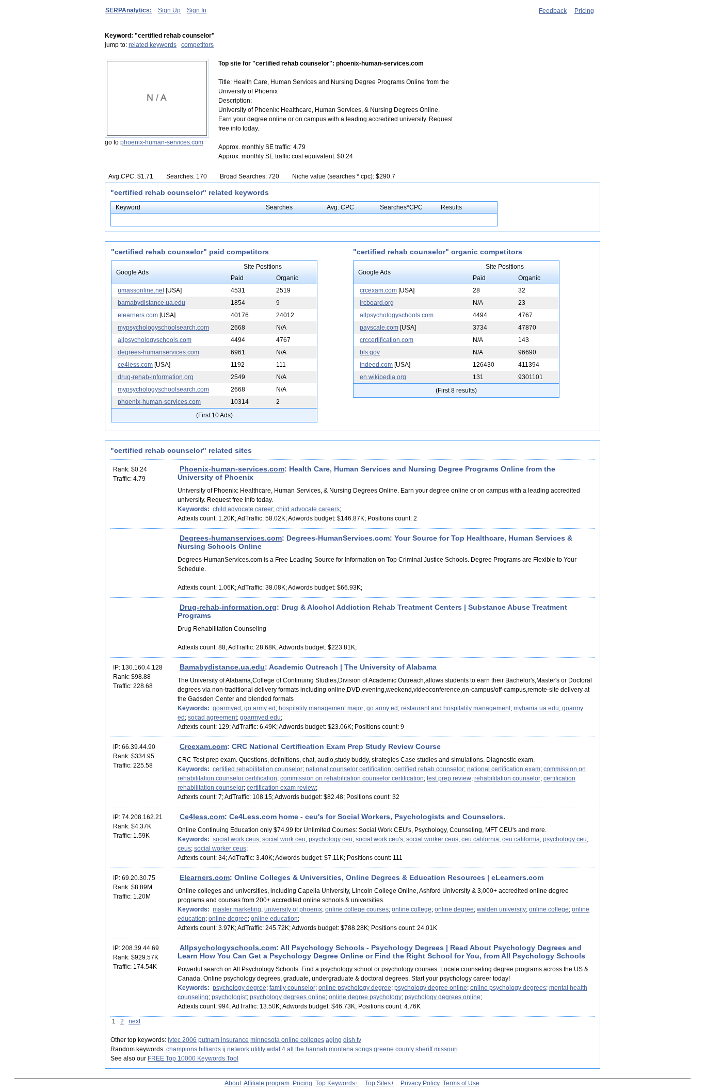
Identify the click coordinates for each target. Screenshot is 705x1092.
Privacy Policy (420, 1083)
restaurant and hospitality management (455, 708)
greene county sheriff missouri (416, 1049)
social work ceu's (379, 839)
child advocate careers (308, 509)
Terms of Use (461, 1083)
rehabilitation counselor (507, 778)
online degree (454, 909)
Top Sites (378, 1083)
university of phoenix (293, 909)
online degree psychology (365, 997)
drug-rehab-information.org (156, 377)
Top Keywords (335, 1083)
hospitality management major (321, 708)
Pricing (584, 10)
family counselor (292, 987)
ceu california (480, 839)
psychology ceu (330, 839)
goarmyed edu (260, 717)
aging (334, 1040)
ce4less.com (135, 364)
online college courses (357, 909)
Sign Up (169, 10)
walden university (501, 909)
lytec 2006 (182, 1040)
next (134, 1021)
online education (274, 918)
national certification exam (503, 769)
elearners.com (138, 315)
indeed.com (376, 364)
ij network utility (243, 1049)
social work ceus (236, 839)
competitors (197, 44)
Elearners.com (205, 877)
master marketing (237, 909)
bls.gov (370, 352)
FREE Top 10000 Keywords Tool (193, 1058)
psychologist (229, 997)
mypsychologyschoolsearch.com (163, 327)
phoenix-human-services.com (161, 142)
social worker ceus (432, 839)
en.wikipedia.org (383, 377)
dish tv (352, 1040)
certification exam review (281, 787)
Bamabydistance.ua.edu (222, 667)
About (233, 1083)
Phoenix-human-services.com (232, 469)
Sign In (196, 10)
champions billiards (193, 1049)
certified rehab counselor (429, 769)
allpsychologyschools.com (154, 340)
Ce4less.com (202, 816)
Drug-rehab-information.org (228, 607)
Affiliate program (267, 1083)
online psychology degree (354, 987)
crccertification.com (386, 340)
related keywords (153, 44)
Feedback (553, 10)
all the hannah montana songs (329, 1049)
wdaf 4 (276, 1049)
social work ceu (284, 839)
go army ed (260, 708)
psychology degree (239, 987)
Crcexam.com (203, 746)
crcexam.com (378, 290)
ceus (184, 848)
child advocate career (243, 509)
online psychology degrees (508, 987)
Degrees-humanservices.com (231, 538)
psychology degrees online (288, 997)
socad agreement (212, 717)
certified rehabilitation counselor (257, 769)
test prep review (449, 778)
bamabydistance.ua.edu (151, 302)
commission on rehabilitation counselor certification (352, 778)
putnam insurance (223, 1040)
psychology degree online (430, 987)
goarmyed (227, 708)
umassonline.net (141, 290)
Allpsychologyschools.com (228, 947)
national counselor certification (348, 769)
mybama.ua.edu (536, 708)
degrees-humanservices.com (158, 352)
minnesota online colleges (287, 1040)
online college (411, 909)
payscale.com (379, 327)
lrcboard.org (377, 302)
